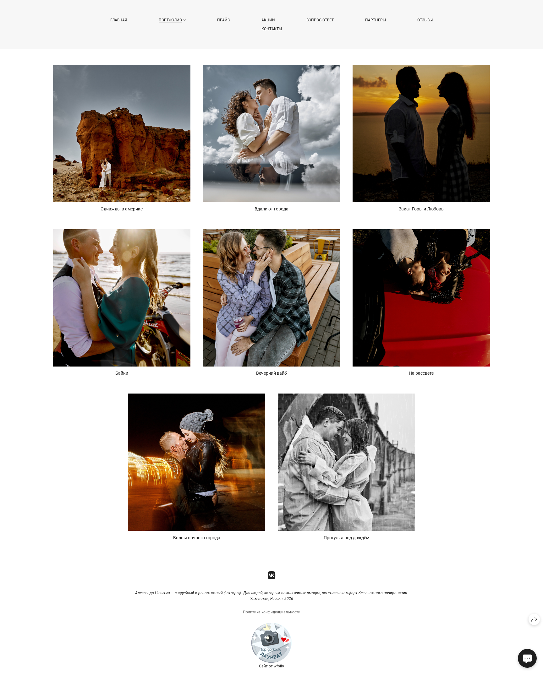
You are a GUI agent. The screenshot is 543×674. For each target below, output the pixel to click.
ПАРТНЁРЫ (375, 20)
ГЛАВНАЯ (118, 20)
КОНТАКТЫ (271, 29)
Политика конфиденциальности (271, 612)
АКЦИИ (268, 20)
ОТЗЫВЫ (425, 20)
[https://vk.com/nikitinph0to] (272, 575)
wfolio (279, 666)
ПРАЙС (223, 20)
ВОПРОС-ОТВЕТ (320, 20)
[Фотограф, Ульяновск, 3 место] (271, 662)
